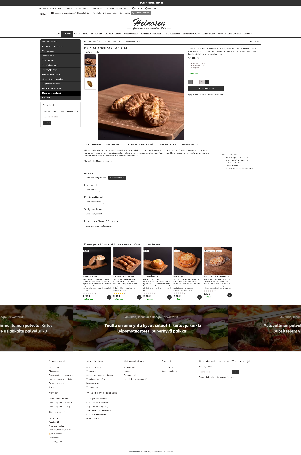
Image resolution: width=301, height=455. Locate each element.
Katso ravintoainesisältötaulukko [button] (99, 226)
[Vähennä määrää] (190, 82)
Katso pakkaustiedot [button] (94, 202)
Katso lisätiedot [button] (92, 190)
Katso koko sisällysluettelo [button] (96, 178)
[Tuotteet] (50, 34)
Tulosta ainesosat (117, 178)
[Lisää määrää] (207, 82)
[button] (91, 52)
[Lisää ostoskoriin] (109, 297)
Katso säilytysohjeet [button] (94, 214)
